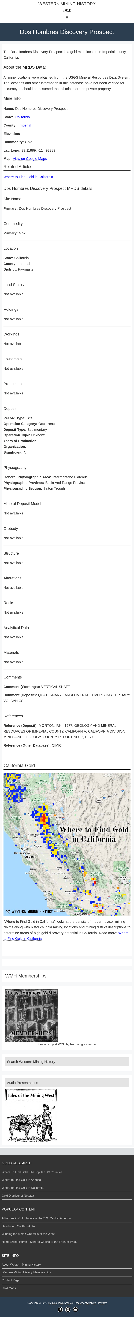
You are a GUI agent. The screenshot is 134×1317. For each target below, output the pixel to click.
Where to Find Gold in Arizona (21, 1180)
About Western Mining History (21, 1264)
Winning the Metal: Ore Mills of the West (28, 1234)
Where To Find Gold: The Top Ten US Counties (32, 1172)
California (22, 117)
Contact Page (10, 1280)
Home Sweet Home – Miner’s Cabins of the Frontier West (39, 1241)
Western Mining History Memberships (26, 1272)
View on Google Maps (30, 159)
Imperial (25, 125)
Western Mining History (67, 4)
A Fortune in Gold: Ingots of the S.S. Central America (36, 1218)
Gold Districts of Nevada (18, 1195)
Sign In (67, 9)
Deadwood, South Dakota (18, 1226)
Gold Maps (9, 1288)
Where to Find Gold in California (28, 177)
